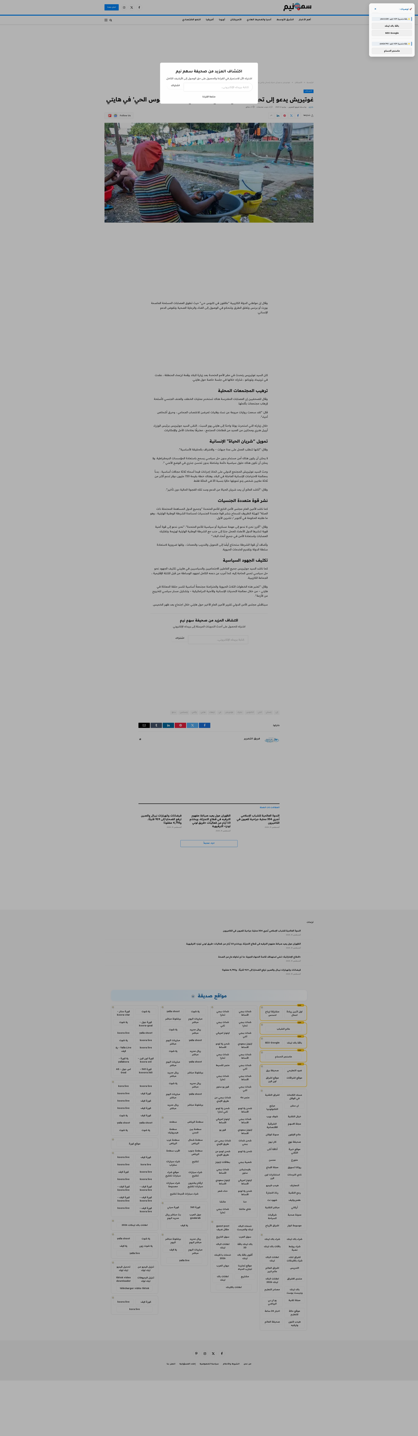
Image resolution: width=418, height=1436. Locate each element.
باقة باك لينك (392, 26)
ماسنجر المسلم (392, 50)
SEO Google (392, 33)
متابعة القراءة (209, 96)
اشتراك (175, 85)
